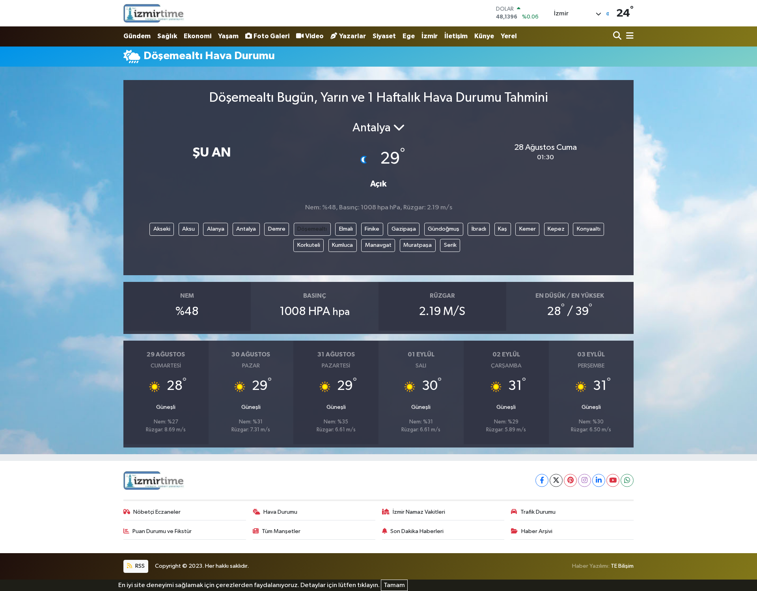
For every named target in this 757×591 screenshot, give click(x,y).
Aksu (188, 229)
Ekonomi (197, 36)
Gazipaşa (404, 229)
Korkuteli (308, 245)
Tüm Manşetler (281, 531)
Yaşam (228, 36)
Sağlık (167, 36)
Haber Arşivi (536, 531)
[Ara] (618, 36)
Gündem (137, 36)
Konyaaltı (588, 229)
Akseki (161, 229)
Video (314, 36)
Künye (484, 36)
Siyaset (384, 36)
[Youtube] (612, 480)
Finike (372, 229)
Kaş (502, 229)
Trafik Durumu (538, 512)
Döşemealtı (312, 229)
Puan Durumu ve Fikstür (162, 531)
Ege (409, 36)
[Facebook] (541, 480)
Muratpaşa (417, 245)
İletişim (456, 36)
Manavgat (378, 245)
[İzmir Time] (154, 13)
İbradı (479, 229)
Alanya (215, 229)
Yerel (509, 36)
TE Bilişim (622, 566)
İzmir (429, 36)
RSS (139, 566)
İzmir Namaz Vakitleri (419, 512)
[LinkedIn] (598, 480)
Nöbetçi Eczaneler (157, 512)
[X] (556, 480)
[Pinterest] (570, 480)
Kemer (527, 229)
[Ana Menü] (628, 36)
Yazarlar (352, 36)
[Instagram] (584, 480)
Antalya (246, 229)
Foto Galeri (271, 36)
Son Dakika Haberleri (417, 531)
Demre (276, 229)
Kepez (556, 229)
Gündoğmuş (443, 229)
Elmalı (346, 229)
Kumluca (342, 245)
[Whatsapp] (627, 480)
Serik (450, 245)
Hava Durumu (280, 512)
